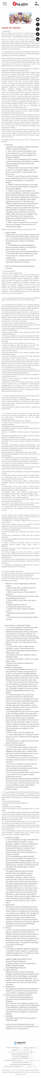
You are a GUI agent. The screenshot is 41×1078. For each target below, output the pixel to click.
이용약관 (26, 1050)
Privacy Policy (29, 1048)
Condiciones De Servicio (14, 1060)
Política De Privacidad (12, 1067)
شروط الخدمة (32, 1060)
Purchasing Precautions (20, 1054)
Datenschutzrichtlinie (20, 1062)
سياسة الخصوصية (31, 1067)
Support (15, 1050)
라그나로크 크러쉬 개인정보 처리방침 (20, 1052)
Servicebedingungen (20, 1056)
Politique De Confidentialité (20, 1064)
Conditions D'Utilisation (20, 1058)
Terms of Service (13, 1048)
